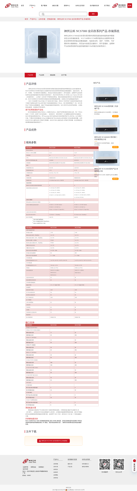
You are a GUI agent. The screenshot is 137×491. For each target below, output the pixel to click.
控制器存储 (52, 19)
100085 (27, 475)
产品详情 (30, 75)
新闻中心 (67, 5)
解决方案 (55, 5)
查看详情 (115, 116)
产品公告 (70, 466)
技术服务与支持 (72, 459)
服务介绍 (70, 463)
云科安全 (55, 469)
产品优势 (41, 75)
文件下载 (63, 75)
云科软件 (55, 472)
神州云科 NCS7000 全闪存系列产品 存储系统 (73, 19)
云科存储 (42, 19)
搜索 (93, 14)
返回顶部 (134, 467)
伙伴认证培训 (79, 5)
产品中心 (32, 5)
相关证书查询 (85, 466)
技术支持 (25, 469)
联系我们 (41, 467)
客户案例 (44, 5)
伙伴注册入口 (85, 463)
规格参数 (52, 75)
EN (129, 5)
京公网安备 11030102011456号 (76, 490)
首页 (22, 5)
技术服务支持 (94, 5)
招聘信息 (33, 467)
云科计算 (55, 466)
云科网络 (55, 475)
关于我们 (107, 5)
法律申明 (25, 467)
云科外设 (55, 477)
